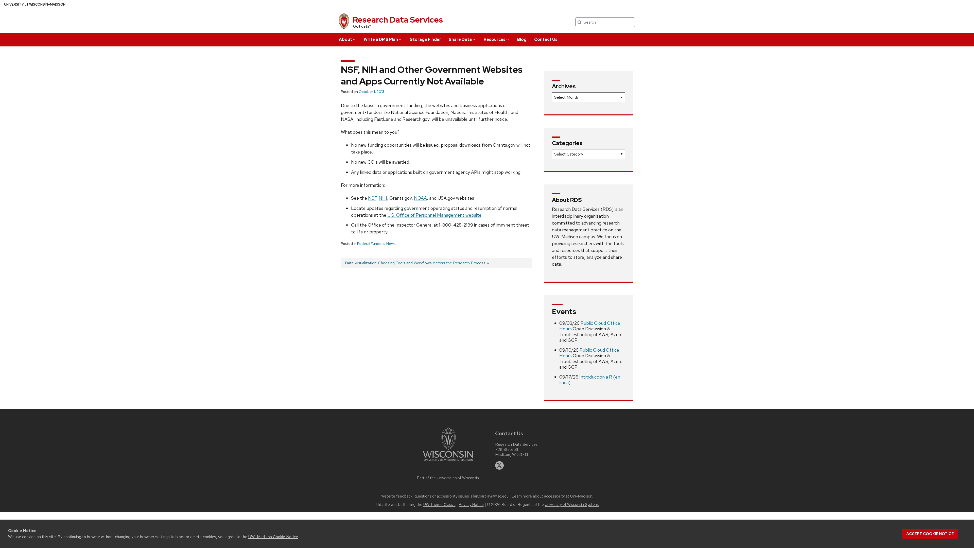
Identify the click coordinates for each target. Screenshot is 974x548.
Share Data (460, 39)
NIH (383, 198)
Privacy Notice (471, 504)
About (345, 39)
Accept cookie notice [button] (930, 533)
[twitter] (499, 465)
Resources (495, 39)
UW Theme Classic (439, 504)
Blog (522, 39)
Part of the (448, 478)
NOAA (420, 198)
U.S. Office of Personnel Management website (434, 215)
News (390, 243)
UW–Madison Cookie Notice (273, 536)
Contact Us (546, 39)
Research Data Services (398, 19)
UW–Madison (34, 4)
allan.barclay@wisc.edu (490, 496)
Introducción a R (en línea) (589, 380)
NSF (372, 198)
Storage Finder (425, 39)
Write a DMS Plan (381, 39)
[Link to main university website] (448, 462)
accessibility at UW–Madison (568, 496)
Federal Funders (371, 243)
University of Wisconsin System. (572, 504)
